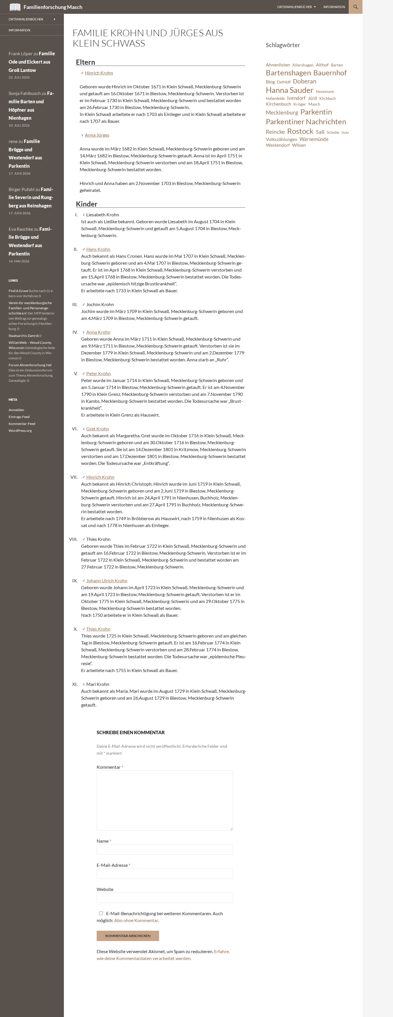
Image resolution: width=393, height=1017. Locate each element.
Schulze (333, 132)
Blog (270, 81)
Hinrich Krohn (99, 72)
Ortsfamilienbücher (294, 7)
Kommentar (110, 767)
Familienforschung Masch (53, 7)
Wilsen (299, 145)
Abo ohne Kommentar (136, 920)
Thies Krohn (98, 628)
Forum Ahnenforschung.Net (30, 365)
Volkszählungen (281, 139)
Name (104, 841)
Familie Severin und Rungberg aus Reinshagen (31, 197)
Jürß (312, 98)
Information (334, 7)
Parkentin (316, 111)
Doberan (304, 81)
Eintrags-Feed (19, 417)
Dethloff (284, 82)
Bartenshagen (288, 72)
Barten (337, 64)
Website (105, 889)
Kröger (299, 104)
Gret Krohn (97, 428)
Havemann (325, 91)
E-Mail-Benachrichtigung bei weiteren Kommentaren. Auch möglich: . (160, 917)
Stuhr (345, 132)
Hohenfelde (275, 98)
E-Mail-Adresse (113, 865)
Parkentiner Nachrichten (306, 121)
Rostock (300, 131)
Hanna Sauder (290, 90)
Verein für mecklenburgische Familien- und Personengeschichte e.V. (30, 308)
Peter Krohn (98, 373)
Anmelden (16, 410)
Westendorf (278, 145)
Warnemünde (314, 139)
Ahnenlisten (278, 64)
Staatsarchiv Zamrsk (24, 335)
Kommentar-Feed (22, 423)
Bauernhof (330, 72)
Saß (320, 132)
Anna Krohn (98, 332)
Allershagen (303, 64)
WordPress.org (20, 430)
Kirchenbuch (278, 103)
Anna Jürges (97, 135)
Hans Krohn (98, 249)
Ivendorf (296, 98)
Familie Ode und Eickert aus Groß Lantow (32, 62)
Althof (322, 64)
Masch (314, 104)
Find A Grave (18, 291)
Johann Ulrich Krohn (106, 580)
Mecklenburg (282, 112)
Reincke (275, 131)
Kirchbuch (327, 98)
